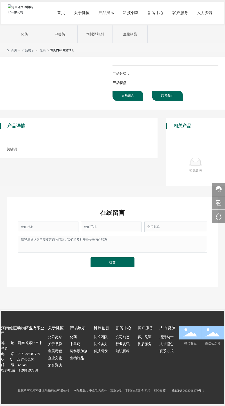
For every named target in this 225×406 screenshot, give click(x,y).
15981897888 (28, 370)
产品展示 (28, 50)
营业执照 (116, 390)
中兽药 (59, 34)
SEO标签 (160, 390)
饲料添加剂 (95, 34)
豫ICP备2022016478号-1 (188, 390)
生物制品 (130, 34)
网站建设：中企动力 (87, 390)
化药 (24, 34)
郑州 (104, 390)
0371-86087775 (29, 354)
